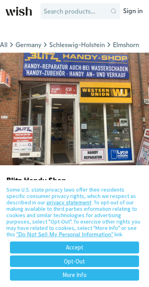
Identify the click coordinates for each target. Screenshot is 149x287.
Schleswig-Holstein (77, 45)
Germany (28, 45)
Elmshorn (126, 45)
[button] (113, 11)
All (4, 45)
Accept (74, 247)
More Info (74, 275)
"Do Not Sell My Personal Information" (64, 234)
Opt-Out (74, 261)
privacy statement (68, 202)
